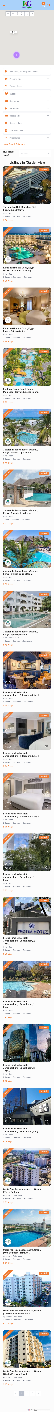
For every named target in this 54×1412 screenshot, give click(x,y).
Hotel (5, 213)
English (33, 1410)
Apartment (7, 1195)
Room (11, 213)
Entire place (17, 1195)
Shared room (14, 638)
